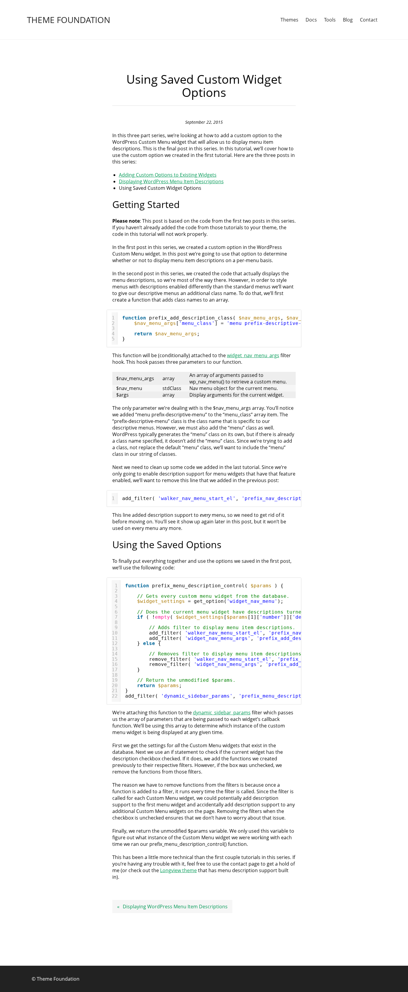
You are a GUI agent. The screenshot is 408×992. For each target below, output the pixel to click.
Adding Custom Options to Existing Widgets (168, 175)
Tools (330, 19)
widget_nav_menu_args (253, 355)
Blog (348, 19)
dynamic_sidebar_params (222, 712)
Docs (311, 19)
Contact (369, 19)
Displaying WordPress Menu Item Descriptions (171, 181)
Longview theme (178, 870)
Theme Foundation (68, 19)
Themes (289, 19)
